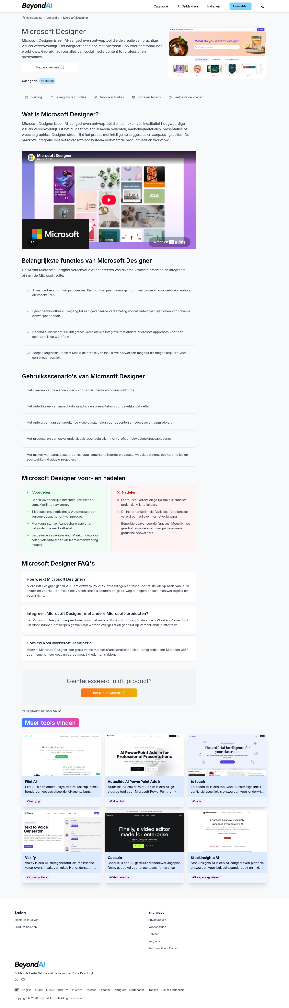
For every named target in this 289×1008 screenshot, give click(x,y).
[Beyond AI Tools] (30, 965)
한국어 (39, 989)
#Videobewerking (120, 877)
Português (119, 989)
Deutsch (91, 989)
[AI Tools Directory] (37, 6)
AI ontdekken (187, 6)
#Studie (197, 801)
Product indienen (26, 927)
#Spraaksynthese (37, 877)
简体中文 (77, 989)
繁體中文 (62, 989)
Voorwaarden (157, 927)
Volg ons (154, 941)
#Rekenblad (117, 801)
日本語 (50, 989)
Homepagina (34, 17)
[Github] (23, 979)
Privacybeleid (157, 919)
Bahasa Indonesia (173, 989)
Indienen (213, 6)
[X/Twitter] (16, 979)
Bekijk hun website (107, 693)
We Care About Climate (163, 948)
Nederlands (136, 989)
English (26, 989)
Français (153, 989)
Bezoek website (48, 67)
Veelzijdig (52, 17)
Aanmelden (240, 6)
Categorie (161, 6)
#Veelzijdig (33, 801)
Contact (153, 934)
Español (104, 989)
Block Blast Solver (26, 919)
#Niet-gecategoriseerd (206, 877)
